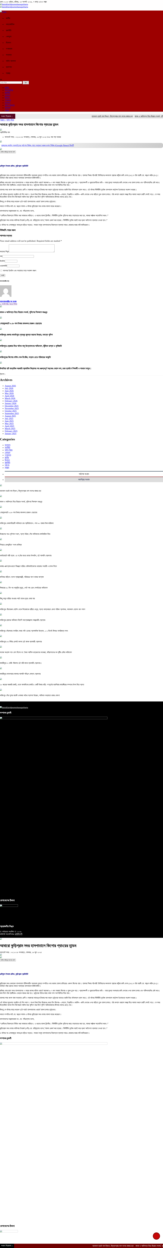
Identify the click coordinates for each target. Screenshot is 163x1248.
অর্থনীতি (7, 447)
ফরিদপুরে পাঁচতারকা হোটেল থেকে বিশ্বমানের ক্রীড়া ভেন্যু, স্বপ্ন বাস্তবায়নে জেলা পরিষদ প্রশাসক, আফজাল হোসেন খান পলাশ (42, 609)
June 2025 (9, 421)
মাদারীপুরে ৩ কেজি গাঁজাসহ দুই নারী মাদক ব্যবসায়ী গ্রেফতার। (21, 663)
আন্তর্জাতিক (10, 24)
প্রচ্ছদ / (3, 120)
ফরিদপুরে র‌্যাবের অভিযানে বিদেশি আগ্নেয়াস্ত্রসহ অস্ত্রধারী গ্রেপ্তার (22, 620)
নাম (1, 256)
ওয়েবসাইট (3, 266)
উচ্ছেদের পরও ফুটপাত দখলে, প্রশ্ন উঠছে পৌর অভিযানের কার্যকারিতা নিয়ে (25, 534)
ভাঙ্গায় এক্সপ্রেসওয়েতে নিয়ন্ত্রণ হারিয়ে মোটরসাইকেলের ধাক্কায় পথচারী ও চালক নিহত (28, 566)
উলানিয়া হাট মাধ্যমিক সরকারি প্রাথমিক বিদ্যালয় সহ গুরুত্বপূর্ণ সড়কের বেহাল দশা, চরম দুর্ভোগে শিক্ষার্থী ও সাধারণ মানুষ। (45, 368)
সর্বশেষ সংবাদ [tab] (84, 474)
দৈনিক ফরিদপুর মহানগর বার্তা (8, 152)
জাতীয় (8, 18)
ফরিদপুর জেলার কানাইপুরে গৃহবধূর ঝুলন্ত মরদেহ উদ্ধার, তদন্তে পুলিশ (26, 334)
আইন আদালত (11, 61)
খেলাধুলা (8, 36)
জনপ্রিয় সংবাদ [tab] (83, 479)
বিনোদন (8, 42)
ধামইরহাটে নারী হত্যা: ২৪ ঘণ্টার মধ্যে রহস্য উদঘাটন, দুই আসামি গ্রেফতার (25, 555)
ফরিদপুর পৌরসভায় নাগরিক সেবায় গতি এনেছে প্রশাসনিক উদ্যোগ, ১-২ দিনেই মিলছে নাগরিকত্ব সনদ (34, 631)
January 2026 (10, 403)
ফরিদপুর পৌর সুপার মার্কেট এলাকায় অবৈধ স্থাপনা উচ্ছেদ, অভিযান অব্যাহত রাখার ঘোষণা (30, 695)
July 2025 (9, 418)
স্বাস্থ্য (8, 73)
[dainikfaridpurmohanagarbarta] (14, 4)
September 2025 (12, 413)
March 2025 (10, 428)
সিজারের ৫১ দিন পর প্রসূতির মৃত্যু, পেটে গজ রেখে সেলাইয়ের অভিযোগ (24, 588)
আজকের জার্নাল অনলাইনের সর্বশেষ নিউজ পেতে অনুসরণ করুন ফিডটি (37, 145)
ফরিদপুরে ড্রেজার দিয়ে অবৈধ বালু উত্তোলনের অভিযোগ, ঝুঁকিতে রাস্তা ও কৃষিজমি (31, 346)
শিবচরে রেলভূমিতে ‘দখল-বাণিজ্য (11, 545)
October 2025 (11, 411)
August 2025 (10, 416)
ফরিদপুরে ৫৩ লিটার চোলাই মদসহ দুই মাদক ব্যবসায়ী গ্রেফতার (21, 641)
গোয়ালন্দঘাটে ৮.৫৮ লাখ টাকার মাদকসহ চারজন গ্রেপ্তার (21, 323)
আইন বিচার (10, 120)
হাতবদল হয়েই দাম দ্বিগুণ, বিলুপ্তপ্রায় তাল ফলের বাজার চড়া (95, 116)
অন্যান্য (9, 55)
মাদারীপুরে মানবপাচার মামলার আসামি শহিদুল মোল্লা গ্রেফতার (20, 674)
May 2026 (9, 393)
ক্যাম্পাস (9, 67)
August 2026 (10, 386)
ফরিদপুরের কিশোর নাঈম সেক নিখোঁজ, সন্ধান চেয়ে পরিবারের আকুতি (25, 357)
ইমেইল (2, 261)
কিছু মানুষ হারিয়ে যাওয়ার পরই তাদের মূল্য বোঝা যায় (17, 598)
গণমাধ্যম (9, 49)
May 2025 (9, 423)
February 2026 (11, 401)
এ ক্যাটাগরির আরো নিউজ (8, 304)
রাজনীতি (8, 30)
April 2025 (9, 426)
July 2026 (9, 388)
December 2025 (11, 406)
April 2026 (9, 396)
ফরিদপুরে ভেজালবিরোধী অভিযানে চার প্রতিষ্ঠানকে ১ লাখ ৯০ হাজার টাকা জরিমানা (26, 523)
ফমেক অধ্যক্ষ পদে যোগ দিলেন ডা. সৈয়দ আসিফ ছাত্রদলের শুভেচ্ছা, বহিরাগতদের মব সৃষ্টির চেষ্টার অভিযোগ (36, 652)
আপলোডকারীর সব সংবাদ (8, 301)
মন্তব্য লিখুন (4, 251)
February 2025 (11, 431)
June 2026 (9, 391)
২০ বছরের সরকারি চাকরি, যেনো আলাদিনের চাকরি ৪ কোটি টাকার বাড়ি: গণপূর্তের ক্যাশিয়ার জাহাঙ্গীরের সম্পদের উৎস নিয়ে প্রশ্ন (42, 684)
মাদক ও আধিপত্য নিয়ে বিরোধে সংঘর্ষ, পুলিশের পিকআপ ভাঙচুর (139, 116)
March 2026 (10, 398)
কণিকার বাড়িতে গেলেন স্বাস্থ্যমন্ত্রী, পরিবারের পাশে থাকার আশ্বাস (22, 577)
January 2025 (10, 433)
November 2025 (12, 408)
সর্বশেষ (7, 465)
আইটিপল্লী (18, 934)
